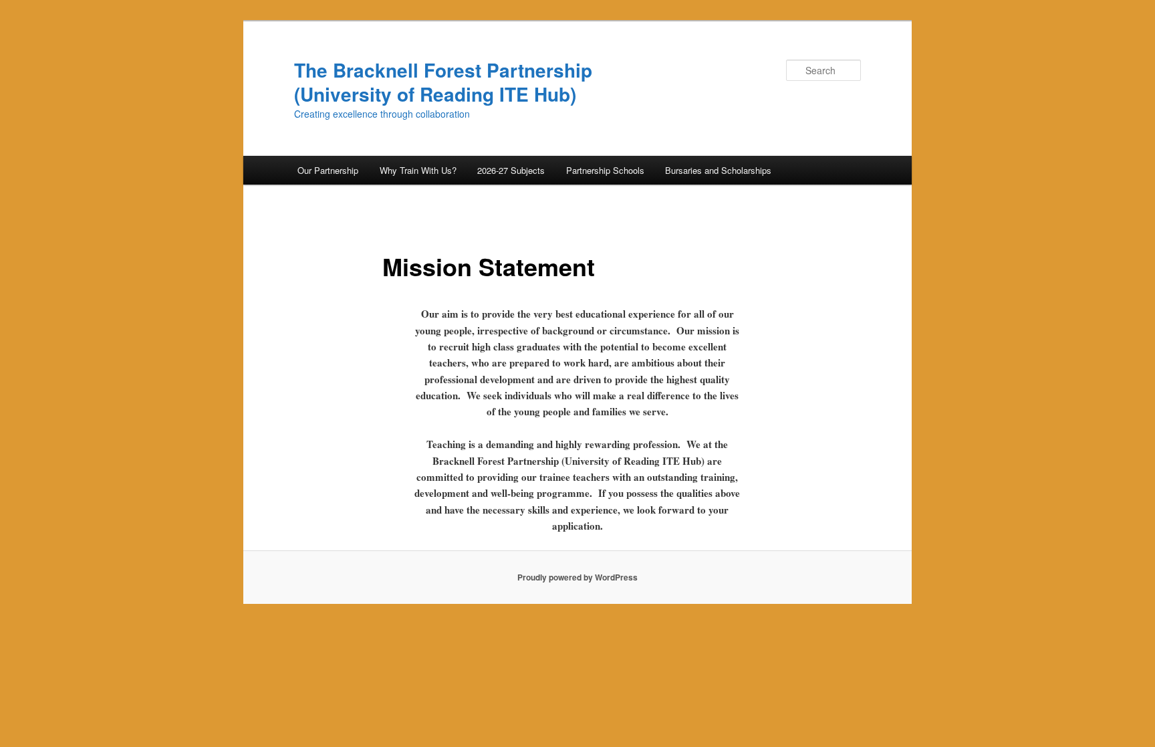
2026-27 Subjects (511, 170)
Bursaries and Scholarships (718, 170)
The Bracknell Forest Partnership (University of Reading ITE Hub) (443, 82)
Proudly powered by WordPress (577, 577)
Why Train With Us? (418, 170)
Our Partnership (327, 170)
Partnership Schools (605, 170)
